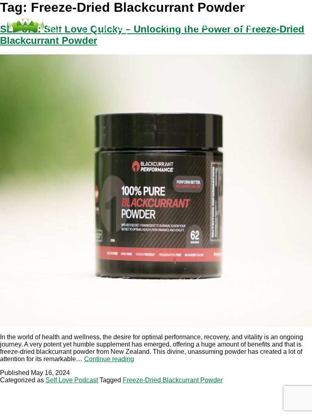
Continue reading (109, 358)
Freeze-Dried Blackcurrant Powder (173, 380)
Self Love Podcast (72, 380)
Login (249, 25)
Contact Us (213, 25)
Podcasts (172, 25)
